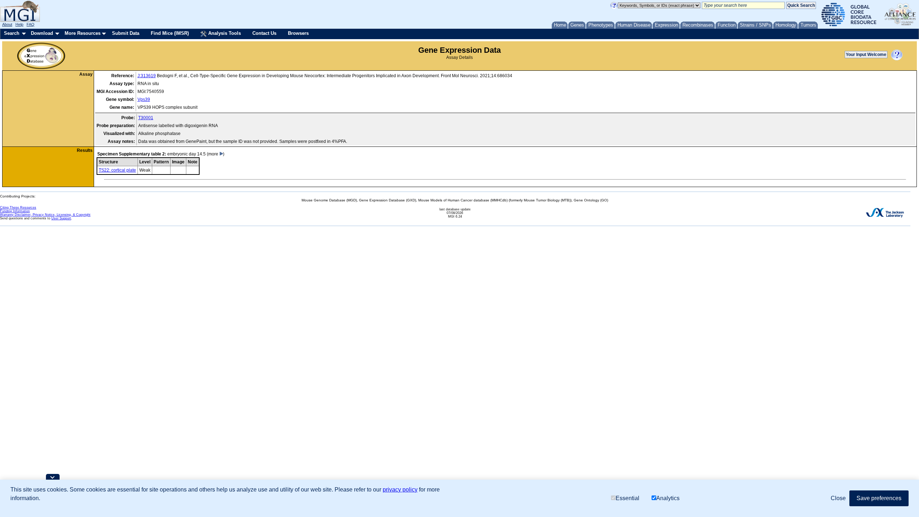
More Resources (83, 33)
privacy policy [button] (400, 489)
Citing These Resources (18, 207)
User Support (61, 218)
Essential (627, 498)
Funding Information (15, 211)
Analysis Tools (224, 33)
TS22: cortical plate (117, 170)
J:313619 (146, 75)
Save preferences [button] (879, 498)
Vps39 (143, 99)
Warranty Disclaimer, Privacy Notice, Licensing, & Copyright (45, 214)
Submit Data (125, 33)
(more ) (215, 154)
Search (11, 33)
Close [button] (838, 498)
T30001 (145, 117)
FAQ (30, 24)
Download (42, 33)
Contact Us (264, 33)
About (7, 24)
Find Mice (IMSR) (170, 33)
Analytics (668, 498)
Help (19, 24)
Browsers (298, 33)
